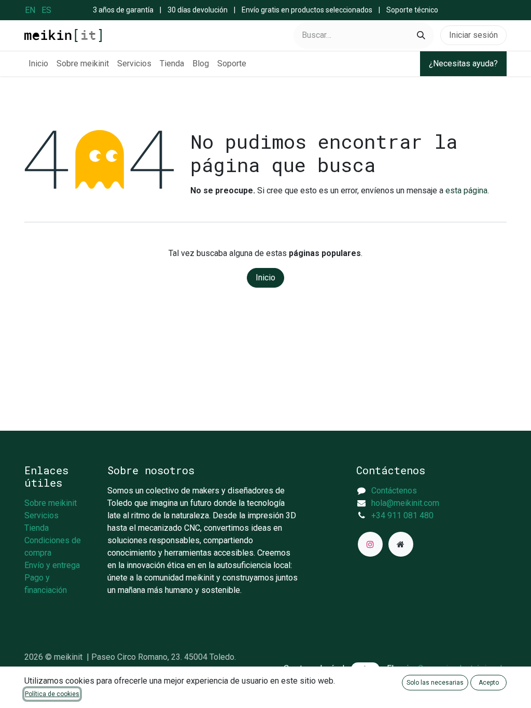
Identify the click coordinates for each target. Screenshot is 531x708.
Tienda (36, 528)
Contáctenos (394, 490)
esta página (466, 190)
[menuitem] (30, 10)
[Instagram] (370, 544)
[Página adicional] (400, 544)
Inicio (265, 277)
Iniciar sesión (473, 35)
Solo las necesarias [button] (435, 682)
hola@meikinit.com (405, 503)
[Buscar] (421, 35)
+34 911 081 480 (402, 515)
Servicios (41, 515)
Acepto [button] (489, 682)
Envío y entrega (52, 565)
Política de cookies (52, 694)
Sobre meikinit (50, 503)
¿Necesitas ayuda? (463, 63)
